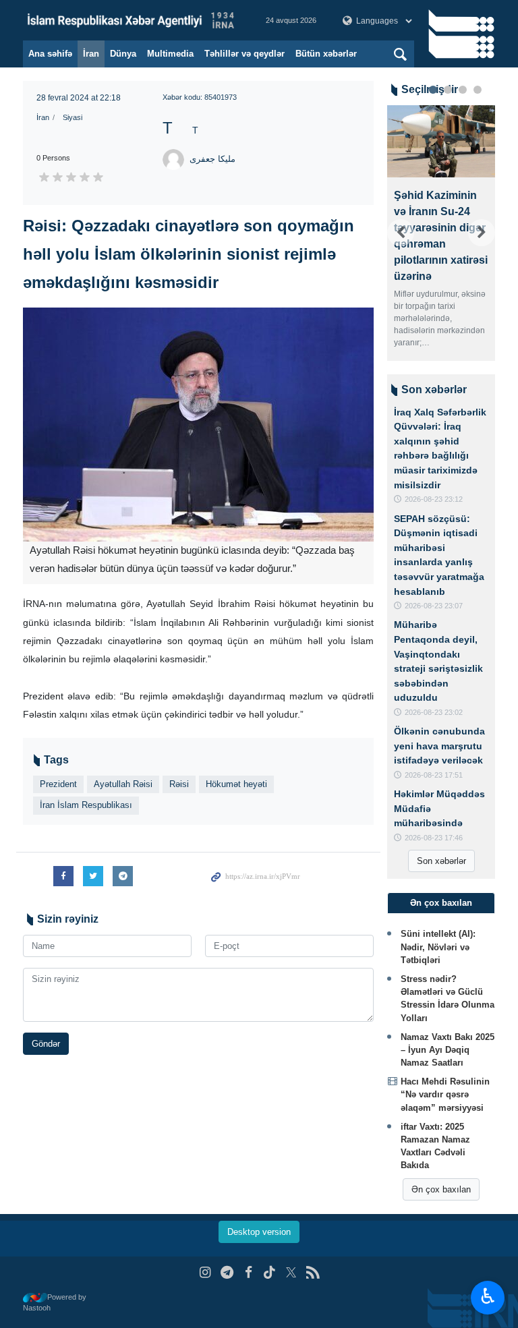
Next (481, 232)
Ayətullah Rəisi (123, 784)
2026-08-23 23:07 (434, 606)
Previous (400, 232)
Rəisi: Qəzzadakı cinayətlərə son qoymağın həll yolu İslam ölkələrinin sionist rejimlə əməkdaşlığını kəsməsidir (188, 253)
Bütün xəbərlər (326, 54)
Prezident (58, 784)
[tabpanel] (441, 233)
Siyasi (72, 117)
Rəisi (179, 784)
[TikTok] (270, 1272)
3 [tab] (463, 90)
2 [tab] (448, 90)
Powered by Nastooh (54, 1302)
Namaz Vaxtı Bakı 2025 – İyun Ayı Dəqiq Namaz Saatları (447, 1050)
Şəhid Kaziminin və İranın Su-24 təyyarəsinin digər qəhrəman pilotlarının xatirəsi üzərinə (441, 236)
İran (91, 54)
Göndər (46, 1044)
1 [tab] (433, 90)
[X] (291, 1272)
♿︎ (488, 1296)
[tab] (441, 903)
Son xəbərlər (441, 861)
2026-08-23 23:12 (434, 499)
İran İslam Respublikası (86, 805)
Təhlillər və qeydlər (244, 54)
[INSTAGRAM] (205, 1272)
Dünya (123, 54)
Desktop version (259, 1232)
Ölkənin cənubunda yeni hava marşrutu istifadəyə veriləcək (439, 746)
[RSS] (313, 1272)
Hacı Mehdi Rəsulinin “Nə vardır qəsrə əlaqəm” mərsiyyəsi (445, 1094)
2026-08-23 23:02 (434, 712)
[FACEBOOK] (248, 1272)
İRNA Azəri (131, 20)
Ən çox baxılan (441, 1189)
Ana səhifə (50, 54)
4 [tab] (477, 90)
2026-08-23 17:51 (434, 775)
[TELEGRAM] (227, 1272)
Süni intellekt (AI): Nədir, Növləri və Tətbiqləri (438, 946)
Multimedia (170, 54)
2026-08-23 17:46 (434, 838)
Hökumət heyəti (236, 784)
